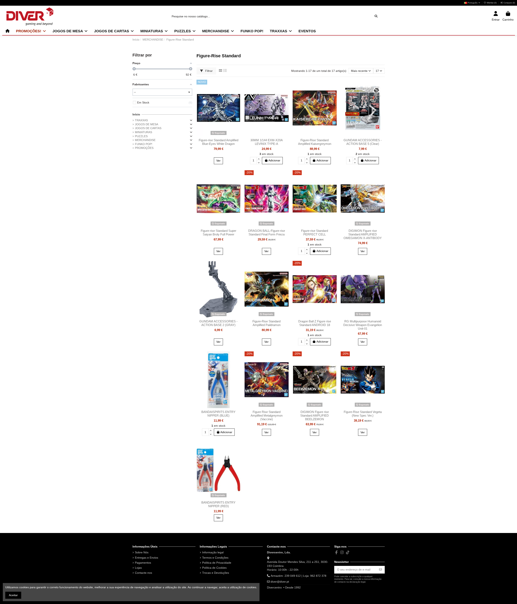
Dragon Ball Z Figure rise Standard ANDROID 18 (314, 323)
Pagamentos (143, 562)
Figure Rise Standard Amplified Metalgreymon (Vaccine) (267, 415)
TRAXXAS (141, 120)
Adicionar (274, 160)
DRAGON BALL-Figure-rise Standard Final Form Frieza (266, 232)
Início (136, 114)
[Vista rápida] (237, 100)
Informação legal (213, 552)
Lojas (138, 567)
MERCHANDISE (145, 140)
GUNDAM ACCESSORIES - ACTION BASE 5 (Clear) (363, 141)
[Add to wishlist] (237, 86)
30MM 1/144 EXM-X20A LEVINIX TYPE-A (266, 141)
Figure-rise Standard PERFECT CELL (314, 232)
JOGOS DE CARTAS (148, 128)
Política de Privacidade (216, 562)
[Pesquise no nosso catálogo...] (376, 16)
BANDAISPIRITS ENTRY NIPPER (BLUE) (218, 413)
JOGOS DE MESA (146, 124)
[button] (31, 31)
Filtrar (208, 70)
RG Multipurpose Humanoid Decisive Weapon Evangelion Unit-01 (362, 325)
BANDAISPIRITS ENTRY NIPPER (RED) (218, 504)
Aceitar (13, 595)
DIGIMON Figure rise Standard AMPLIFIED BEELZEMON (314, 415)
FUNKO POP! (143, 144)
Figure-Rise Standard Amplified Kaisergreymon (314, 141)
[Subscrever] (380, 570)
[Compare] (237, 93)
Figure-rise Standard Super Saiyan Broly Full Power (218, 232)
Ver (218, 160)
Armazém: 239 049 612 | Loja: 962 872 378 (298, 575)
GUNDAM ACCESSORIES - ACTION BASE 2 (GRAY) (218, 323)
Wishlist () (491, 3)
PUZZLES (141, 136)
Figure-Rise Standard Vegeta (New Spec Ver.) (363, 413)
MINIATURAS (143, 132)
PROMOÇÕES (144, 147)
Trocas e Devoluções (215, 572)
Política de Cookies (214, 567)
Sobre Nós (141, 552)
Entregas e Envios (146, 557)
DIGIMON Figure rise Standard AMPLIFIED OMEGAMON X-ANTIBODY (363, 234)
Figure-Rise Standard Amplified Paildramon (266, 323)
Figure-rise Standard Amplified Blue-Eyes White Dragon (218, 141)
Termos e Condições (215, 557)
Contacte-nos (143, 572)
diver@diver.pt (280, 581)
